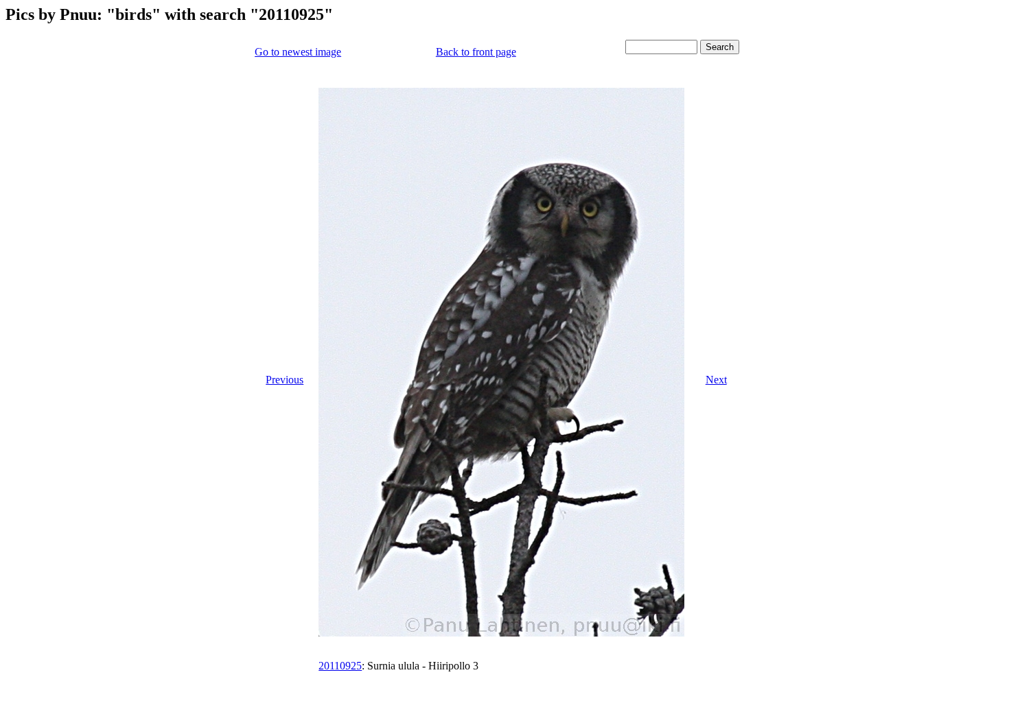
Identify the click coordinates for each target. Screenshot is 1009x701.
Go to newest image (298, 52)
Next (716, 379)
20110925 (340, 666)
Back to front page (476, 52)
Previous (284, 379)
